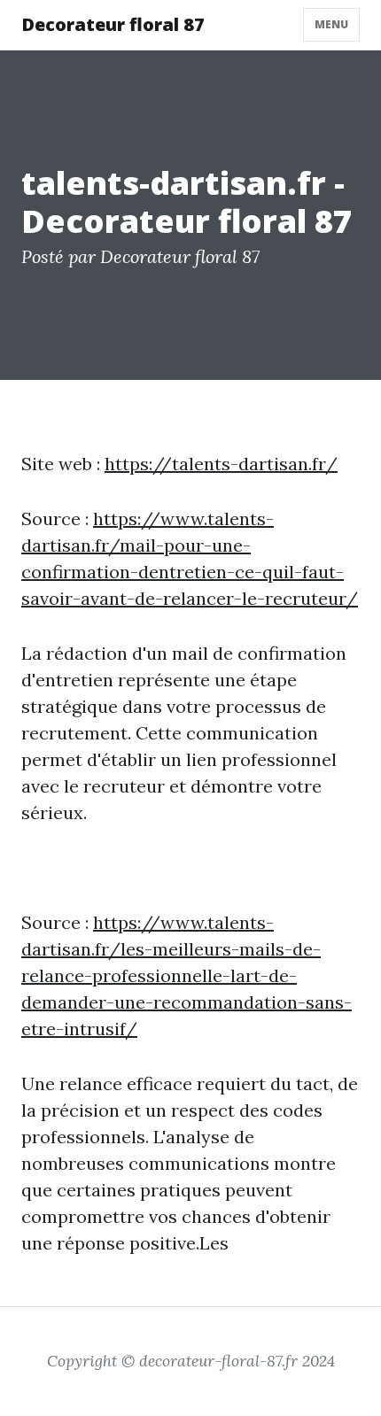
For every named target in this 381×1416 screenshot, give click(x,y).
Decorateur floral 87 (113, 24)
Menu (331, 24)
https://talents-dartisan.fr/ (221, 464)
